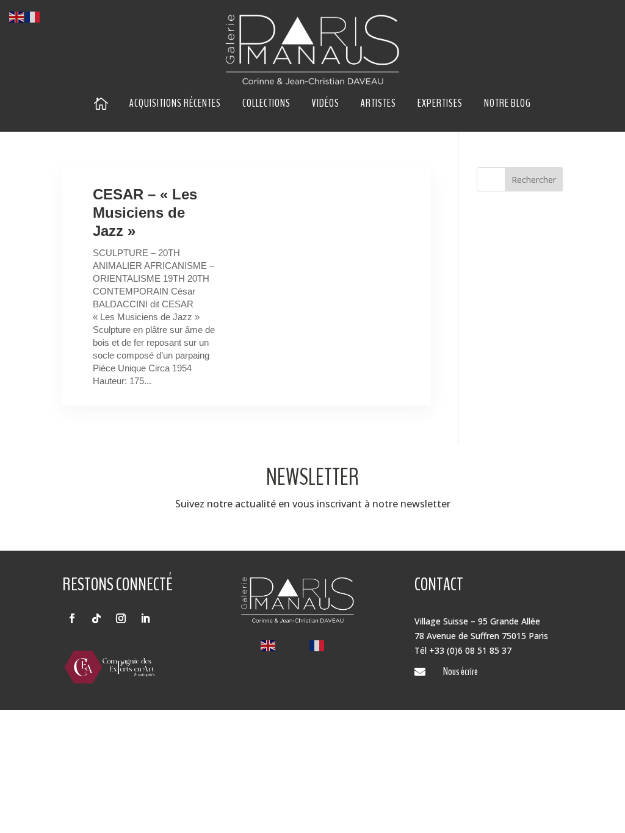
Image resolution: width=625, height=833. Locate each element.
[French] (33, 16)
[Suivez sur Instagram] (121, 618)
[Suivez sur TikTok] (96, 618)
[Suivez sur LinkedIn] (145, 618)
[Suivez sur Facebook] (72, 618)
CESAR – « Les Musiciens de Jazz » (145, 212)
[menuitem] (101, 103)
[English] (17, 16)
